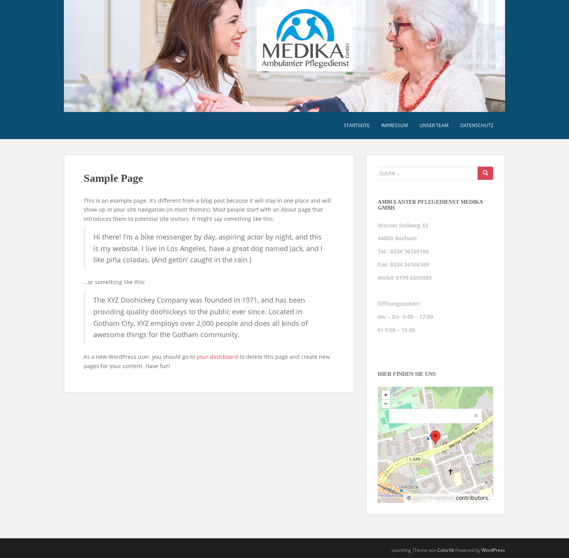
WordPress (493, 550)
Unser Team (434, 125)
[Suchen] (485, 173)
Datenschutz (477, 125)
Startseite (357, 125)
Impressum (394, 125)
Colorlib (445, 550)
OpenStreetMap (433, 497)
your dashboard (217, 356)
